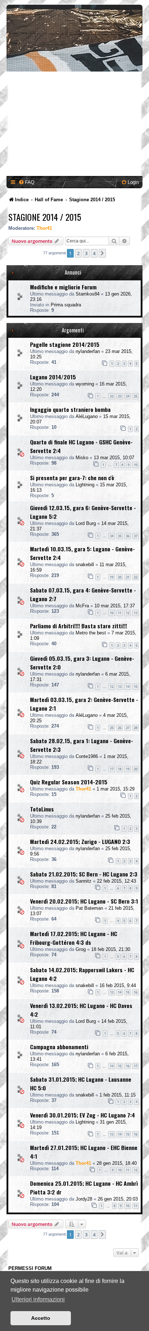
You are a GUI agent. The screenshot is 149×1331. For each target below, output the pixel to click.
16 (135, 992)
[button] (102, 253)
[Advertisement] (74, 125)
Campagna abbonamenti (59, 1046)
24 (127, 396)
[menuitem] (26, 182)
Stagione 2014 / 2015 (44, 216)
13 (135, 613)
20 (120, 577)
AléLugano (87, 416)
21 (127, 577)
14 (127, 686)
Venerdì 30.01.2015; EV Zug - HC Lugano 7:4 (82, 1115)
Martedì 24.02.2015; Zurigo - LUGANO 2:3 (80, 841)
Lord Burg (86, 523)
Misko (82, 457)
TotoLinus (42, 809)
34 (112, 536)
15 (135, 686)
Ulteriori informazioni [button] (38, 1299)
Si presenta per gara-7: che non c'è (72, 477)
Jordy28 (84, 1199)
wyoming (85, 384)
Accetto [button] (40, 1318)
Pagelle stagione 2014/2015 (64, 344)
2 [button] (78, 253)
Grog (81, 949)
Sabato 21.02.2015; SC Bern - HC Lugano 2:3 (83, 874)
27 (127, 727)
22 (112, 396)
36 (127, 536)
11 (120, 613)
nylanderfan (88, 351)
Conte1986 (87, 756)
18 (120, 769)
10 (135, 464)
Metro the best (91, 633)
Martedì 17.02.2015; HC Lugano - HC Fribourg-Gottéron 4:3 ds (73, 938)
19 (112, 577)
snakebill (85, 564)
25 (135, 396)
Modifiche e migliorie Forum (63, 287)
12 (127, 613)
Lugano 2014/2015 (53, 376)
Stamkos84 (87, 294)
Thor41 (44, 228)
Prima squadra (66, 304)
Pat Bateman (89, 908)
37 (135, 536)
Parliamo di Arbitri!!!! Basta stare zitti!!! (78, 625)
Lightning (85, 484)
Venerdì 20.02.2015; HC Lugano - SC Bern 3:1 (84, 901)
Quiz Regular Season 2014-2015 (68, 782)
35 (120, 536)
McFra (82, 605)
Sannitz (83, 881)
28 (135, 727)
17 (112, 769)
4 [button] (94, 253)
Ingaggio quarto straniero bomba (70, 409)
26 (120, 727)
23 (120, 396)
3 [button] (86, 253)
